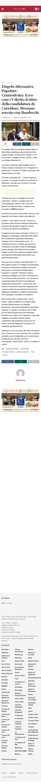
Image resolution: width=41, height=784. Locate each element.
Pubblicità (12, 773)
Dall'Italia (18, 658)
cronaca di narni (5, 715)
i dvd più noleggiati (18, 706)
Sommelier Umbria (32, 704)
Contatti (4, 773)
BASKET (5, 686)
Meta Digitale (12, 777)
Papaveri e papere (32, 665)
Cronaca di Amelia (5, 710)
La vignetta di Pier (20, 738)
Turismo (31, 727)
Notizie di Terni (33, 661)
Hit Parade (18, 687)
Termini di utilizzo (31, 773)
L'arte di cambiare (18, 723)
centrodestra (25, 349)
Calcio (4, 689)
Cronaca (5, 706)
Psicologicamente (34, 678)
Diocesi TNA (19, 661)
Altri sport (5, 649)
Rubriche (31, 681)
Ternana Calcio (33, 720)
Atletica (4, 677)
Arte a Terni (6, 664)
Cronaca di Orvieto (5, 726)
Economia (18, 664)
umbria (5, 355)
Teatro (30, 711)
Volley (30, 754)
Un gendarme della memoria (33, 731)
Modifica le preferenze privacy (12, 764)
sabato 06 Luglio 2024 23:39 (21, 117)
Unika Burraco (33, 735)
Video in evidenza (31, 744)
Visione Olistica (31, 750)
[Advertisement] (20, 2)
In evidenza (19, 718)
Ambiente (5, 652)
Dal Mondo (19, 655)
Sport (30, 708)
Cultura (4, 751)
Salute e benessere (32, 685)
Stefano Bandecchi (23, 352)
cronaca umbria (5, 747)
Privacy (21, 773)
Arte (3, 661)
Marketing (18, 748)
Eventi (17, 672)
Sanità (30, 694)
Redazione (6, 117)
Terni (32, 352)
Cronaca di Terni (5, 731)
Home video (19, 699)
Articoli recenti (7, 673)
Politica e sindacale (31, 673)
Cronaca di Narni (5, 720)
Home (3, 82)
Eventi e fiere (20, 675)
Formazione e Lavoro (20, 683)
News (30, 658)
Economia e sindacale (19, 668)
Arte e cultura (7, 670)
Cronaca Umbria (5, 741)
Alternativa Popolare (12, 349)
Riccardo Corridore (9, 352)
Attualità (5, 680)
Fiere (17, 679)
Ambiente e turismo (6, 657)
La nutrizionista (19, 733)
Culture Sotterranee (19, 650)
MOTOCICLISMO (21, 751)
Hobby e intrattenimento (20, 694)
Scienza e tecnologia (32, 698)
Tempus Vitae (33, 714)
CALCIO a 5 (6, 692)
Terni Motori (32, 724)
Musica (17, 754)
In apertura (10, 82)
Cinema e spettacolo (5, 696)
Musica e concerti (31, 653)
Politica (31, 669)
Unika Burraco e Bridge (33, 739)
